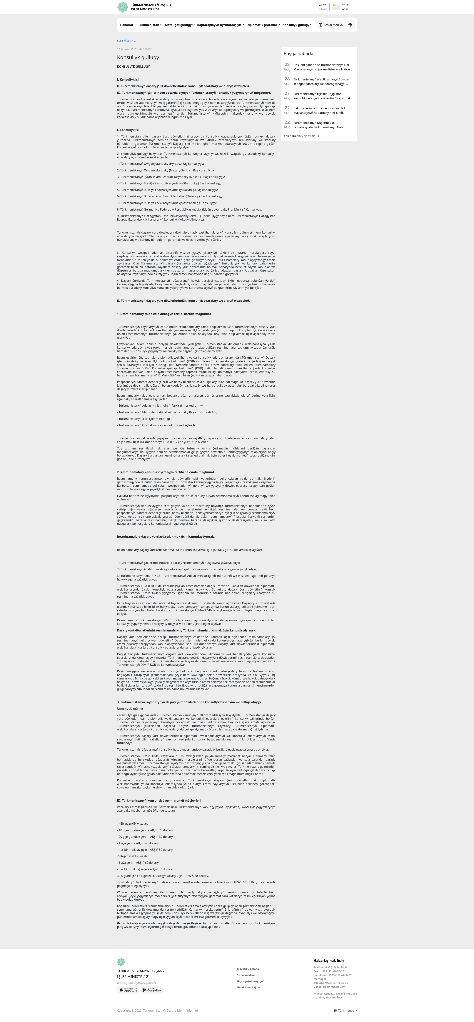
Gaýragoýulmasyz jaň (250, 981)
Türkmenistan (148, 25)
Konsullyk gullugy (296, 25)
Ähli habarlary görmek (299, 136)
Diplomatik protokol (262, 25)
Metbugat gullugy (178, 25)
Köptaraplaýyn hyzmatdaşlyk (219, 25)
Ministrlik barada (248, 969)
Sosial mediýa (333, 25)
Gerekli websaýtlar (249, 987)
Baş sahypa (124, 40)
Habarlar (126, 25)
